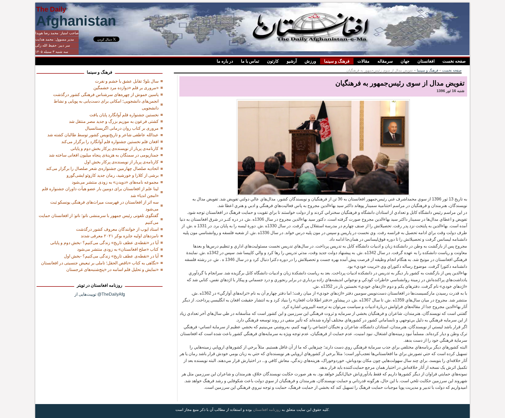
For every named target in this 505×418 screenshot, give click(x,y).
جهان (405, 61)
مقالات (363, 61)
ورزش (310, 61)
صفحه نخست (454, 61)
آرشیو (292, 61)
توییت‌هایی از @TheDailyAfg (99, 294)
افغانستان (426, 61)
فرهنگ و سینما (337, 61)
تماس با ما (250, 61)
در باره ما (225, 61)
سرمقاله (385, 61)
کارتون (273, 61)
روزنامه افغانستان (267, 409)
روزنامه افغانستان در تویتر (99, 285)
